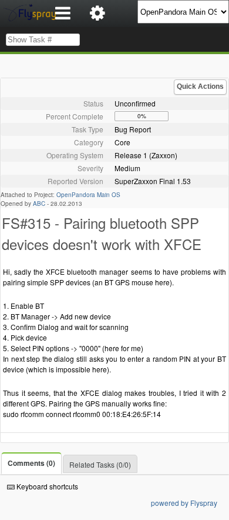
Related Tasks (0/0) (100, 464)
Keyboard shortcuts (46, 486)
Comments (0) (31, 463)
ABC (39, 203)
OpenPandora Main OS (88, 195)
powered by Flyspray (184, 503)
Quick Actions (200, 86)
